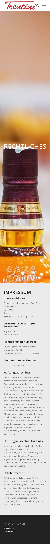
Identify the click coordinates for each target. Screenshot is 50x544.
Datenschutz (9, 531)
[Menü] (42, 5)
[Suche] (36, 5)
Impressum (9, 528)
